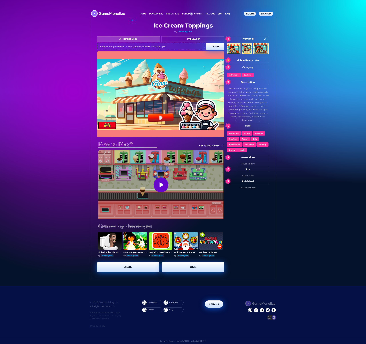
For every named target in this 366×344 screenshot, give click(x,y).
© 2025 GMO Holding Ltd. (104, 302)
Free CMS (210, 14)
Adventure (234, 75)
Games (198, 14)
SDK (220, 14)
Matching (249, 144)
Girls (255, 139)
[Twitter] (268, 310)
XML (193, 267)
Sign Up (266, 13)
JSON (128, 267)
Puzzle (232, 150)
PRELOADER (193, 39)
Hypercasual (234, 144)
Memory (262, 144)
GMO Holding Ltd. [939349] (195, 341)
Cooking (247, 75)
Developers (156, 14)
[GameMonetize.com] (108, 14)
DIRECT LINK (130, 39)
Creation (233, 139)
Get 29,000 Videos (209, 145)
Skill (242, 150)
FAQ (227, 14)
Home (143, 14)
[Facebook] (250, 310)
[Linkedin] (262, 310)
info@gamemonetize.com (105, 312)
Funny (245, 139)
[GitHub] (273, 310)
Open (215, 46)
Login (250, 13)
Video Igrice (185, 31)
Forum (186, 14)
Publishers (172, 14)
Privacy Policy (97, 326)
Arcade (247, 133)
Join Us (214, 304)
